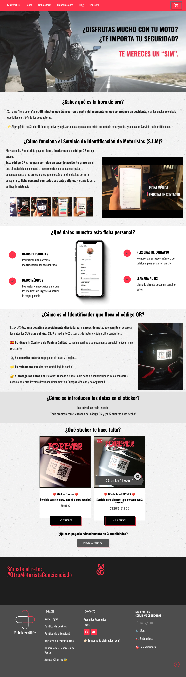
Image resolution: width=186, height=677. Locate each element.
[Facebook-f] (137, 623)
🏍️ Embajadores (144, 638)
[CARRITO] (176, 5)
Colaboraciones (65, 5)
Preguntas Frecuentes (95, 619)
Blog (81, 5)
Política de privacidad (57, 633)
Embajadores (44, 5)
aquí (117, 640)
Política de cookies (55, 626)
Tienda (28, 5)
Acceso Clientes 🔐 (56, 659)
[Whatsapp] (87, 632)
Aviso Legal (51, 619)
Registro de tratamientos (59, 640)
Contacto (94, 5)
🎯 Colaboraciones (145, 647)
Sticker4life (13, 5)
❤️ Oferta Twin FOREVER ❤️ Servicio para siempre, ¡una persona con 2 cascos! (119, 498)
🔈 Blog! (140, 630)
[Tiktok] (146, 623)
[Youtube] (151, 623)
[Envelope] (94, 632)
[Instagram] (141, 623)
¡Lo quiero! (65, 520)
